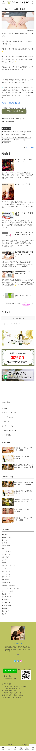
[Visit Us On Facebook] (18, 662)
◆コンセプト (6, 611)
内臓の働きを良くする (25, 137)
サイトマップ (26, 745)
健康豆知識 (5, 580)
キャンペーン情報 (7, 591)
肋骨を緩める (7, 142)
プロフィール (18, 643)
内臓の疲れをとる (8, 140)
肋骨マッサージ (20, 140)
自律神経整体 (6, 582)
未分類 (4, 614)
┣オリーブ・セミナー (8, 597)
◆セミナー (5, 599)
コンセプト (5, 421)
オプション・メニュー (9, 412)
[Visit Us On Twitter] (14, 662)
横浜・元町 (5, 557)
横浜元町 (29, 131)
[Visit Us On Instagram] (21, 662)
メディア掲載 (6, 435)
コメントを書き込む (18, 318)
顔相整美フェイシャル (8, 585)
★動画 (4, 562)
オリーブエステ (8, 131)
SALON (4, 408)
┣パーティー (6, 543)
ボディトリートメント (21, 134)
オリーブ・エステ (7, 417)
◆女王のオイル (6, 594)
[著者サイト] (18, 654)
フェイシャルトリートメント (10, 588)
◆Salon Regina (6, 605)
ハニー (4, 568)
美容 (3, 548)
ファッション (6, 554)
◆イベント (5, 540)
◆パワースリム (6, 537)
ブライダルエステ (7, 551)
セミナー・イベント (8, 426)
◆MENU (4, 608)
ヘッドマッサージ (7, 574)
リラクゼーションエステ (10, 137)
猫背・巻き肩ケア (7, 571)
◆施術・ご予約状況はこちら (11, 103)
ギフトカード (6, 577)
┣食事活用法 (6, 546)
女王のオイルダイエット (9, 565)
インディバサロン (19, 131)
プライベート (6, 560)
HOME (10, 745)
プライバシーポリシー (9, 430)
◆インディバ (7, 128)
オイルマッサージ (8, 134)
